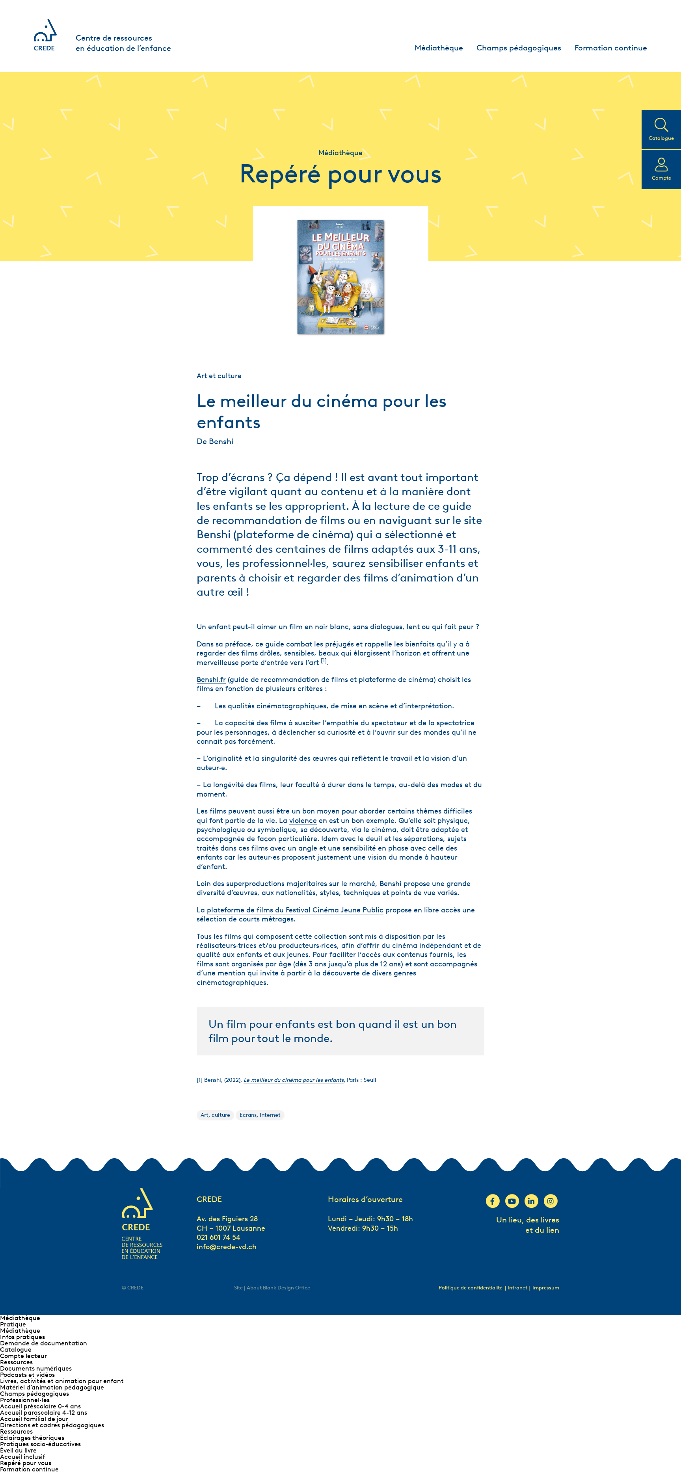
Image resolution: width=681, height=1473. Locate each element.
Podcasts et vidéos (27, 1374)
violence (303, 820)
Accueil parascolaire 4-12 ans (43, 1412)
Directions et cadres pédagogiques (52, 1425)
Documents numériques (36, 1368)
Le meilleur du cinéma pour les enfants (294, 1080)
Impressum (545, 1288)
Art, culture (215, 1115)
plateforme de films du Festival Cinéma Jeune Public (295, 910)
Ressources (16, 1362)
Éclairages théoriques (32, 1437)
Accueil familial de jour (34, 1419)
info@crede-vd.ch (227, 1247)
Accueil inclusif (22, 1456)
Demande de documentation (43, 1343)
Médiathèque (439, 47)
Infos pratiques (22, 1337)
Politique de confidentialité (470, 1288)
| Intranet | (518, 1288)
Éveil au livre (18, 1450)
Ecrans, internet (260, 1115)
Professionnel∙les (25, 1400)
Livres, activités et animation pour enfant (62, 1381)
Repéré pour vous (25, 1463)
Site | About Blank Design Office (272, 1288)
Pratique (13, 1324)
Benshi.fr (211, 679)
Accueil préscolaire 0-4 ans (40, 1406)
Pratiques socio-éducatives (40, 1444)
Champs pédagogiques (518, 47)
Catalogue (16, 1349)
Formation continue (611, 47)
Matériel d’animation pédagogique (52, 1387)
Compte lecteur (23, 1356)
